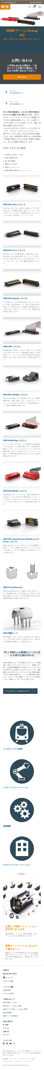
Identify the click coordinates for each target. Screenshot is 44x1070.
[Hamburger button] (40, 6)
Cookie (33, 1059)
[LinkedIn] (7, 1044)
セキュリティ (19, 1061)
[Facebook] (3, 1044)
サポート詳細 (8, 981)
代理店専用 (6, 990)
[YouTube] (11, 1044)
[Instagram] (14, 1044)
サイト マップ (28, 1061)
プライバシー (14, 1059)
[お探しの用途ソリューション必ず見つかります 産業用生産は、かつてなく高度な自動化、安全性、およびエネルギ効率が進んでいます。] (22, 899)
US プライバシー (24, 1059)
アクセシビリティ (8, 1061)
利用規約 (5, 1059)
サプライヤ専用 (8, 994)
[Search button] (30, 6)
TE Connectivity (5, 7)
